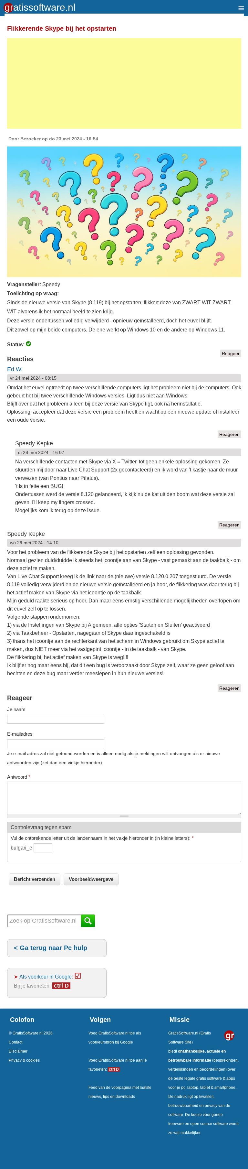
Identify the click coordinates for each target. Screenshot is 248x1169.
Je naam (16, 709)
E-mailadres (20, 734)
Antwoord (18, 777)
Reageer (231, 353)
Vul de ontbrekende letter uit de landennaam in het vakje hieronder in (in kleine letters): (102, 838)
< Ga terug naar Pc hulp (50, 947)
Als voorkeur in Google (45, 977)
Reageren (229, 434)
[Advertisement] (124, 83)
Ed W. (15, 369)
